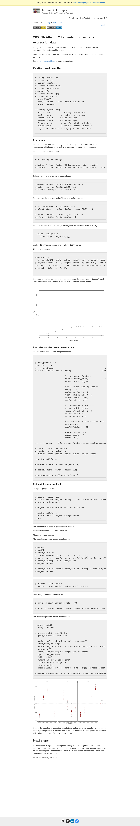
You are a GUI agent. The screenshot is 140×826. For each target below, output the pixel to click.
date (54, 23)
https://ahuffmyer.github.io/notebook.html (89, 2)
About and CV (100, 17)
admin (103, 25)
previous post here (47, 61)
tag (60, 23)
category (46, 23)
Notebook (73, 17)
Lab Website (86, 17)
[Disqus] (70, 785)
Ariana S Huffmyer (54, 10)
